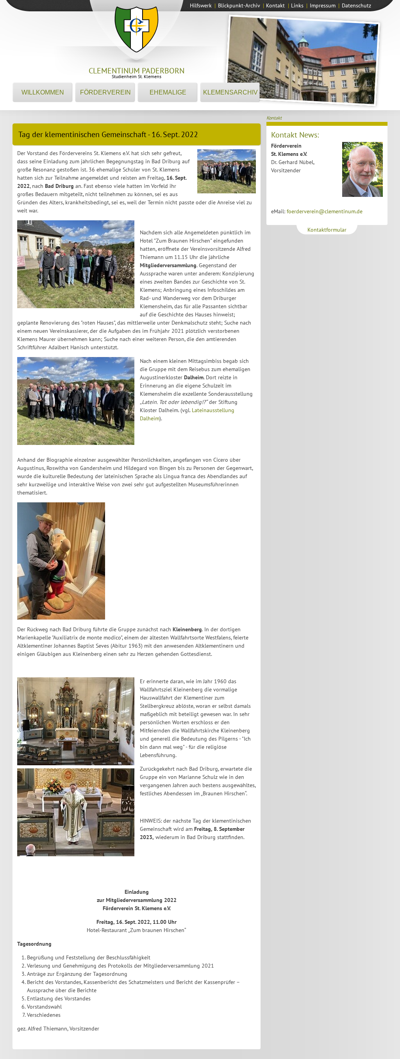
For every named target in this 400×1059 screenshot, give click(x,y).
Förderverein (105, 92)
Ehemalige (168, 92)
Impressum (323, 5)
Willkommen (42, 92)
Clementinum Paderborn (136, 71)
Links (297, 5)
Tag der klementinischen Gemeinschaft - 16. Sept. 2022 (108, 134)
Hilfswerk (201, 5)
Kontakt (275, 5)
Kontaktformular (326, 229)
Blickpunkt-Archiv (239, 5)
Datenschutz (356, 5)
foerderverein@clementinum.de (324, 211)
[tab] (136, 132)
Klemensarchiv (230, 92)
